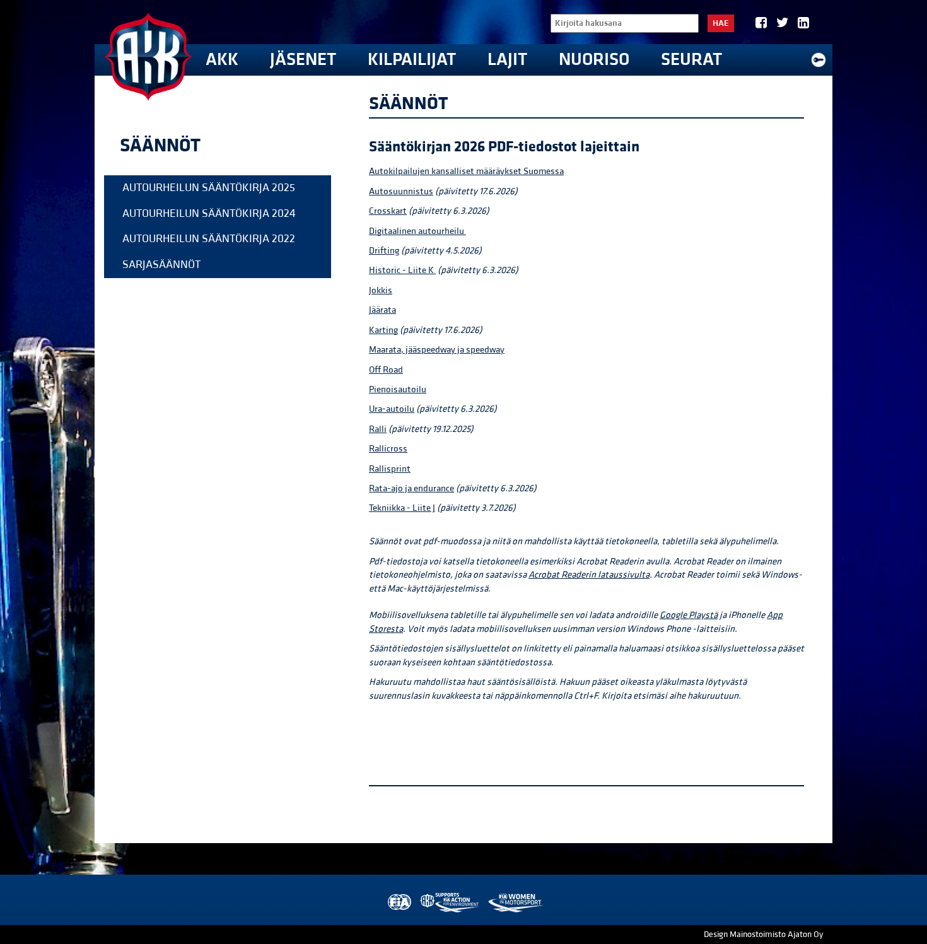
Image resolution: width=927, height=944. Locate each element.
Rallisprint (390, 469)
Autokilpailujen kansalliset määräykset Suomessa (466, 171)
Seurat (691, 60)
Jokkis (380, 290)
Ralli (378, 429)
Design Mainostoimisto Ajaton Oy (763, 934)
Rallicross (388, 449)
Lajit (507, 60)
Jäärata (382, 310)
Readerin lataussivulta (605, 575)
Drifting (384, 251)
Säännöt (160, 145)
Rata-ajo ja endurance (411, 488)
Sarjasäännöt (161, 264)
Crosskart (388, 211)
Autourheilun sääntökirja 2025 (208, 187)
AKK (222, 60)
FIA (398, 902)
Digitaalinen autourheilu (417, 231)
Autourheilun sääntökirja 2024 (209, 213)
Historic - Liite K (402, 270)
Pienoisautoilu (397, 389)
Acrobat (544, 575)
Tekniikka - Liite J (402, 508)
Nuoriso (594, 60)
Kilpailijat (412, 60)
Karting (383, 330)
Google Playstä (689, 615)
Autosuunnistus (401, 191)
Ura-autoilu (391, 409)
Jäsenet (303, 60)
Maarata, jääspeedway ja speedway (436, 350)
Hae (721, 23)
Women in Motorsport (515, 902)
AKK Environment (450, 902)
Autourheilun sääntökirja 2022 (208, 238)
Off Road (386, 370)
